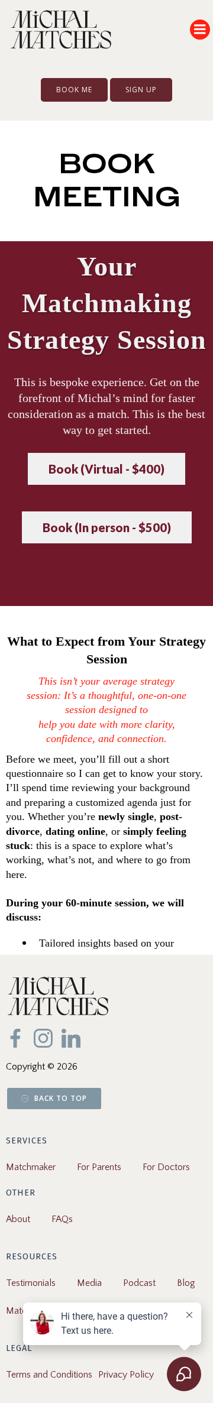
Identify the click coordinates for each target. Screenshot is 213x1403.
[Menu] (200, 30)
